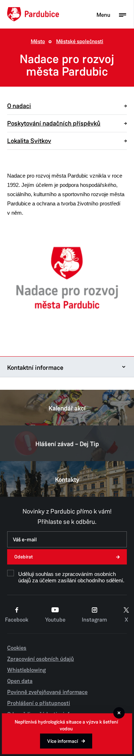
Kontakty (67, 480)
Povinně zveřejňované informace (47, 692)
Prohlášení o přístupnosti (38, 703)
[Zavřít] (119, 713)
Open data (20, 681)
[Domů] (33, 14)
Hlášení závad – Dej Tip (67, 444)
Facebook (16, 619)
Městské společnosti (79, 42)
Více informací (62, 741)
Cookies (16, 648)
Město (38, 42)
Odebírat (23, 557)
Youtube (55, 619)
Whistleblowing (26, 670)
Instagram (94, 619)
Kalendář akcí (67, 408)
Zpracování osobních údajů (40, 659)
